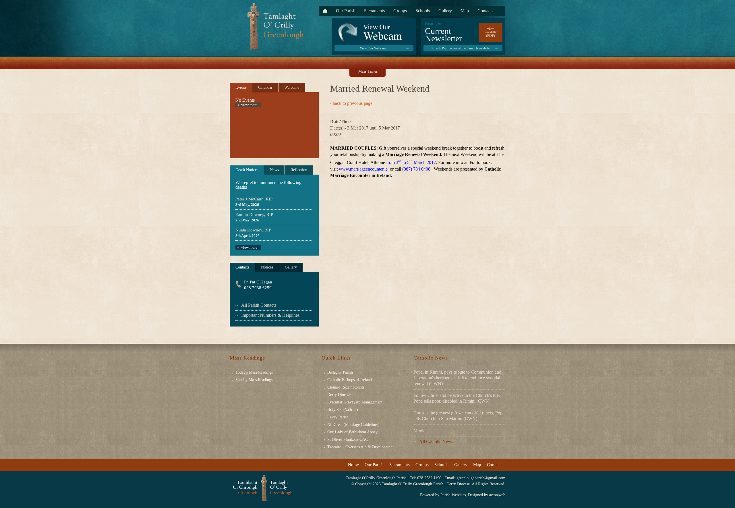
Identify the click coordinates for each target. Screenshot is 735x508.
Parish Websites (453, 495)
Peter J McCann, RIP (253, 199)
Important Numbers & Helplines (270, 315)
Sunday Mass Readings (253, 380)
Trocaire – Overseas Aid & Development (360, 447)
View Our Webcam (373, 48)
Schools (422, 10)
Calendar (265, 87)
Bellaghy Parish (340, 372)
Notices (267, 267)
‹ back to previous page (351, 103)
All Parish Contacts (258, 305)
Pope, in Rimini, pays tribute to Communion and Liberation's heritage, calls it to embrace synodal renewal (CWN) (457, 378)
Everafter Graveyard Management (354, 402)
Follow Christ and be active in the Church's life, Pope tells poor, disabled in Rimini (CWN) (456, 398)
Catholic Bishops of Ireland (349, 380)
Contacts (485, 10)
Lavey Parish (338, 417)
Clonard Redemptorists (345, 387)
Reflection (299, 170)
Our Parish (345, 10)
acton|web (497, 495)
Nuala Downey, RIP (253, 230)
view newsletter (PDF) (491, 32)
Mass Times (368, 71)
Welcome (291, 87)
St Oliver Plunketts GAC (347, 440)
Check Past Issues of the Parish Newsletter (461, 48)
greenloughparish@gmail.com (481, 478)
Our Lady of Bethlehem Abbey (352, 432)
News (274, 170)
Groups (400, 10)
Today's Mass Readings (254, 372)
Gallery (445, 10)
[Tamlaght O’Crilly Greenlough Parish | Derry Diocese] (263, 488)
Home (353, 464)
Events (240, 87)
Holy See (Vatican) (342, 410)
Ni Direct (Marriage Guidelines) (353, 425)
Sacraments (374, 10)
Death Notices (246, 170)
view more (249, 105)
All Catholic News (436, 441)
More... (420, 430)
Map (465, 10)
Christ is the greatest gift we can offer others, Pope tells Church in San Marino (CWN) (458, 415)
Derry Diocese (339, 395)
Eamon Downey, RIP (254, 214)
